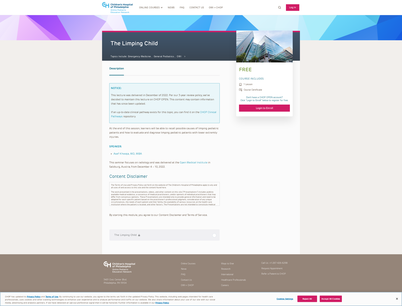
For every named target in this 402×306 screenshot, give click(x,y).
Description (116, 68)
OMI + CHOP (216, 7)
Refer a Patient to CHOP (273, 274)
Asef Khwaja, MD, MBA (128, 153)
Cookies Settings (285, 299)
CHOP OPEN (117, 7)
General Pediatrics (164, 56)
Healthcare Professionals (233, 280)
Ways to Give (227, 263)
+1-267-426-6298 (278, 263)
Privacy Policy (34, 296)
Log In (292, 7)
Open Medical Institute (193, 162)
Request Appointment (271, 268)
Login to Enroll (264, 108)
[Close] (397, 298)
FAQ (182, 7)
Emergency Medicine (140, 56)
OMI (179, 56)
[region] (201, 299)
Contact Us (196, 7)
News (171, 7)
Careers (225, 285)
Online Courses (188, 263)
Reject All (307, 299)
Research (226, 269)
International (227, 274)
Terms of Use (51, 296)
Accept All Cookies (330, 299)
